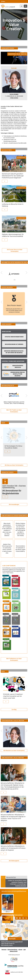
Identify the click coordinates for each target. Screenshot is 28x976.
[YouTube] (23, 918)
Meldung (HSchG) (14, 951)
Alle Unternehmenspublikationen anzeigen (12, 915)
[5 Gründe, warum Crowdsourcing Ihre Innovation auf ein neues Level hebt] (14, 691)
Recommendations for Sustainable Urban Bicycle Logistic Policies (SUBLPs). (20, 548)
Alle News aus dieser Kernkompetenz (14, 465)
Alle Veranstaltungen (14, 504)
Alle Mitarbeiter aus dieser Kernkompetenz (14, 750)
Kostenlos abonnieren (20, 886)
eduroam (20, 949)
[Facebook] (20, 918)
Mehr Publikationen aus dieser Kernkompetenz (14, 659)
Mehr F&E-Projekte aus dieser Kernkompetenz (14, 411)
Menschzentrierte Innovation (17, 366)
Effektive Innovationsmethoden (14, 337)
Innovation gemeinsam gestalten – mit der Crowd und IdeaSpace (14, 351)
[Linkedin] (17, 918)
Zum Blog (14, 709)
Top (26, 974)
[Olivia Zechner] (14, 747)
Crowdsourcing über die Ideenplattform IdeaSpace (17, 374)
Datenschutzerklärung (12, 949)
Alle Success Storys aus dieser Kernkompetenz (14, 250)
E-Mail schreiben (14, 98)
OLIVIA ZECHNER (14, 94)
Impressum (4, 949)
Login (24, 949)
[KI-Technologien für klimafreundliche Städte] (14, 443)
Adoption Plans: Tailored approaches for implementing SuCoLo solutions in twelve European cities (7, 548)
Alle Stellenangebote (14, 861)
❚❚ (14, 279)
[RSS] (26, 918)
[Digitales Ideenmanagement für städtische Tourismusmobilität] (14, 232)
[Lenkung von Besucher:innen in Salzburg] (14, 202)
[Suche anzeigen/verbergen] (25, 6)
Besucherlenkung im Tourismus (14, 344)
